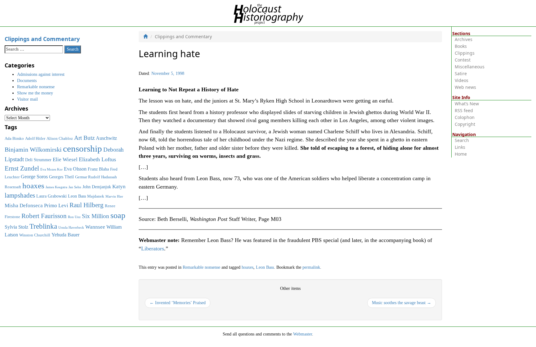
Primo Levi (56, 205)
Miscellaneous (470, 67)
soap (117, 215)
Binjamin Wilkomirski (33, 149)
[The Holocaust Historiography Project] (268, 13)
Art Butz (84, 138)
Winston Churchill (34, 235)
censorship (82, 148)
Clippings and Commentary (42, 39)
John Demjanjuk (97, 186)
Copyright (465, 124)
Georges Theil (61, 176)
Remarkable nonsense (201, 267)
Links (460, 147)
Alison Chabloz (60, 138)
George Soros (34, 176)
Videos (461, 80)
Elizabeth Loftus (97, 159)
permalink (311, 267)
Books (461, 46)
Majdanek (95, 196)
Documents (27, 80)
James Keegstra (56, 187)
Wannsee (95, 227)
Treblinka (43, 226)
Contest (463, 60)
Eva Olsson (75, 168)
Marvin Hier (114, 196)
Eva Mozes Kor (51, 169)
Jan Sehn (75, 187)
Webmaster (302, 334)
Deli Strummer (38, 159)
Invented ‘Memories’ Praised (178, 302)
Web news (465, 87)
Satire (461, 73)
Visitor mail (27, 99)
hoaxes (247, 267)
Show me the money (35, 93)
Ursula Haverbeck (71, 227)
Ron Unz (74, 217)
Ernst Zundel (22, 168)
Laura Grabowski (51, 196)
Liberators (152, 248)
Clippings (465, 53)
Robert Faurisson (44, 216)
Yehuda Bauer (65, 234)
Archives (463, 39)
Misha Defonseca (24, 205)
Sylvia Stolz (16, 227)
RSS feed (464, 110)
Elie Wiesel (65, 159)
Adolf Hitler (35, 138)
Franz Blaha (98, 169)
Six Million (95, 216)
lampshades (20, 195)
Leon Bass (265, 267)
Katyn (119, 186)
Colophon (465, 117)
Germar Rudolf (87, 177)
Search (462, 140)
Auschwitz (106, 138)
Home (461, 154)
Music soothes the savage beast (401, 302)
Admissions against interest (41, 74)
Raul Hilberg (86, 205)
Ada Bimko (14, 138)
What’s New (467, 104)
